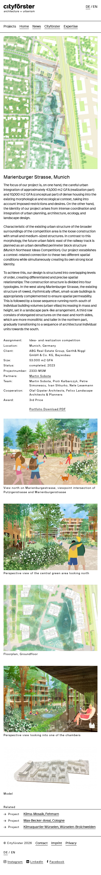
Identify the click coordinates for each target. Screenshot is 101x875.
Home (24, 26)
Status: (9, 365)
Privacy (71, 843)
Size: (7, 360)
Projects (10, 26)
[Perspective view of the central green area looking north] (50, 506)
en (95, 6)
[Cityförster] (19, 6)
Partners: (10, 376)
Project (13, 814)
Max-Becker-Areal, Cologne (44, 820)
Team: (8, 381)
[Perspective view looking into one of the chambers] (50, 668)
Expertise (71, 26)
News (36, 26)
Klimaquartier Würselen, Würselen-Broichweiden (59, 827)
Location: (11, 345)
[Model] (50, 749)
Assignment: (13, 340)
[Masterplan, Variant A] (50, 39)
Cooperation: (13, 390)
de (88, 6)
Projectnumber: (15, 371)
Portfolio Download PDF (47, 409)
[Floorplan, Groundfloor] (50, 587)
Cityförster (52, 26)
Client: (9, 351)
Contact (41, 843)
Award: (9, 400)
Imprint (56, 843)
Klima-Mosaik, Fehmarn (41, 814)
